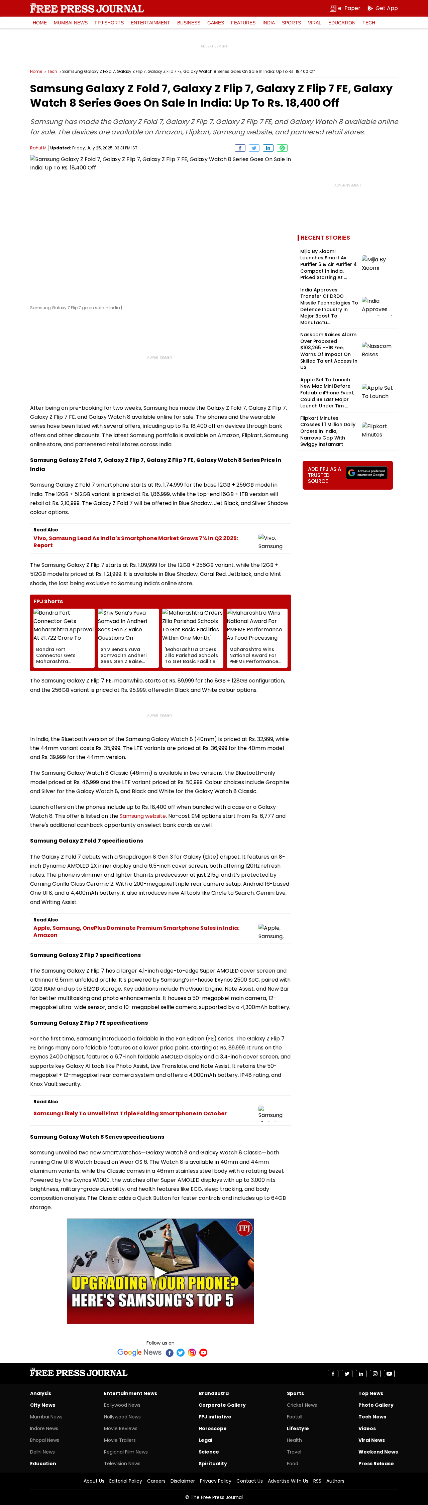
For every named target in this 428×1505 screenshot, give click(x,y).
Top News (370, 1393)
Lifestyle (298, 1428)
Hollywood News (122, 1416)
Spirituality (213, 1463)
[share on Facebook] (240, 148)
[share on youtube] (389, 1373)
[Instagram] (192, 1353)
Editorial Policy (125, 1481)
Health (294, 1440)
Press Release (376, 1463)
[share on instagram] (375, 1373)
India (268, 22)
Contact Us (249, 1481)
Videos (367, 1428)
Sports (291, 22)
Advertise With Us (288, 1481)
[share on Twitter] (254, 148)
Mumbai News (71, 22)
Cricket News (302, 1405)
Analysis (40, 1393)
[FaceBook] (169, 1353)
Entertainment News (130, 1393)
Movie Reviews (120, 1428)
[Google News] (139, 1353)
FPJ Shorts (109, 22)
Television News (122, 1463)
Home (40, 22)
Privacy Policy (215, 1481)
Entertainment (150, 22)
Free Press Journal (87, 8)
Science (209, 1452)
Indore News (44, 1428)
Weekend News (378, 1452)
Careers (156, 1481)
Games (215, 22)
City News (42, 1405)
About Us (94, 1481)
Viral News (371, 1440)
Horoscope (213, 1428)
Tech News (372, 1416)
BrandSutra (214, 1393)
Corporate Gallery (222, 1405)
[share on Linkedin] (268, 148)
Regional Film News (126, 1452)
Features (243, 22)
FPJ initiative (215, 1416)
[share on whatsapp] (282, 148)
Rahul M (38, 148)
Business (188, 22)
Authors (335, 1481)
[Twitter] (181, 1353)
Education (341, 22)
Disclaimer (183, 1481)
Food (292, 1463)
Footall (294, 1416)
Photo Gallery (376, 1405)
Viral (314, 22)
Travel (294, 1452)
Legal (205, 1440)
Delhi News (42, 1452)
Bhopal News (44, 1440)
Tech (368, 22)
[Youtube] (203, 1353)
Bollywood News (122, 1405)
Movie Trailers (120, 1440)
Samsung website (143, 816)
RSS (317, 1481)
